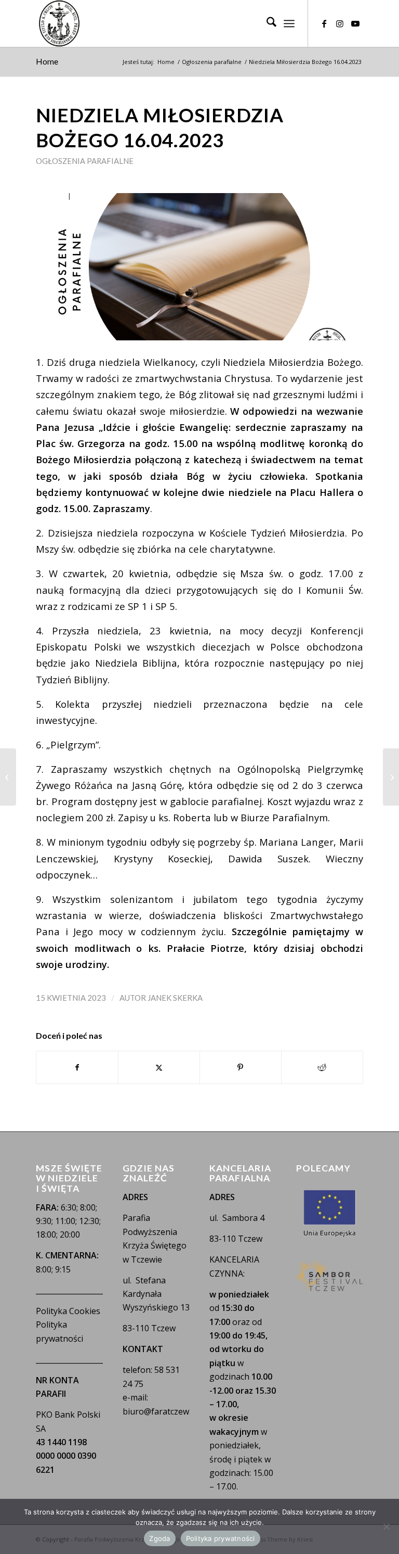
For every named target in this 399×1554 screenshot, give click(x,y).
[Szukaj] (266, 23)
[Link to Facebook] (324, 23)
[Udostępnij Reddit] (322, 1067)
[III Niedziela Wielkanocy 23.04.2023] (391, 777)
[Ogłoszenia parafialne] (199, 266)
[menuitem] (266, 23)
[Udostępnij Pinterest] (240, 1067)
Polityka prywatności (220, 1538)
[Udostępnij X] (159, 1067)
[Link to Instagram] (340, 23)
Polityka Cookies (68, 1311)
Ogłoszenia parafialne (85, 160)
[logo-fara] (59, 23)
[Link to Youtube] (355, 23)
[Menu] (289, 23)
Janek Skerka (175, 997)
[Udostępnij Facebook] (77, 1067)
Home (47, 61)
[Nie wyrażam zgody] (386, 1526)
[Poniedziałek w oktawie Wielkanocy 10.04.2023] (8, 777)
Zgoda (159, 1538)
